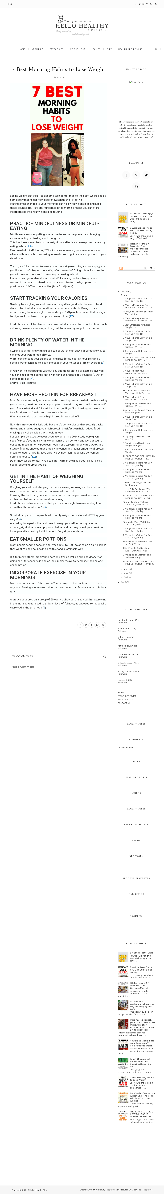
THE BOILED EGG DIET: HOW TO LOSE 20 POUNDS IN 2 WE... (138, 497)
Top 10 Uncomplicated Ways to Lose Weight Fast (138, 411)
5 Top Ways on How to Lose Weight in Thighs (137, 444)
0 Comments (59, 77)
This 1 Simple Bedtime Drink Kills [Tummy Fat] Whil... (137, 549)
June (126, 569)
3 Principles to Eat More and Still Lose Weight (137, 345)
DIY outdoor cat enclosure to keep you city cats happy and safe (142, 1005)
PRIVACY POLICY (126, 699)
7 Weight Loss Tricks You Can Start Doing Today (141, 230)
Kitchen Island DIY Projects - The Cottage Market (140, 246)
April (126, 577)
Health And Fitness (130, 49)
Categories (56, 49)
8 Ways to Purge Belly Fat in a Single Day (137, 339)
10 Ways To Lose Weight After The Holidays (138, 313)
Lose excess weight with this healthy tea (137, 483)
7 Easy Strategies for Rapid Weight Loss (136, 326)
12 (71, 316)
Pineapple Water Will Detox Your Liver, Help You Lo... (137, 391)
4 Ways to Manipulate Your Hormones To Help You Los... (138, 306)
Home (9, 4)
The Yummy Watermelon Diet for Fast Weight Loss (137, 543)
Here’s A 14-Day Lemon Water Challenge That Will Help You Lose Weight (142, 1097)
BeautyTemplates (106, 1189)
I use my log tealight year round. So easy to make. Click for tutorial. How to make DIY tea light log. (142, 1024)
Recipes (95, 49)
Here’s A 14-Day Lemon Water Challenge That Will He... (138, 490)
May (126, 573)
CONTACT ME (124, 703)
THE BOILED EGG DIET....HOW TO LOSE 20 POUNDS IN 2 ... (139, 359)
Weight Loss (77, 49)
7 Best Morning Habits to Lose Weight (138, 352)
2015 (123, 582)
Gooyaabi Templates (142, 1189)
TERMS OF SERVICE (127, 696)
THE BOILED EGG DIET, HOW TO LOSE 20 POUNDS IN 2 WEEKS (138, 562)
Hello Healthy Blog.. (38, 1190)
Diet (109, 49)
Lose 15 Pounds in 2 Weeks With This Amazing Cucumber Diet (141, 1063)
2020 (123, 291)
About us (37, 49)
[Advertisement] (82, 1158)
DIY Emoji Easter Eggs (141, 213)
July (126, 294)
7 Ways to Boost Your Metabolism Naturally (135, 372)
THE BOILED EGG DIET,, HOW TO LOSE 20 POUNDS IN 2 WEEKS (141, 1114)
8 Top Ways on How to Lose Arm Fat (137, 437)
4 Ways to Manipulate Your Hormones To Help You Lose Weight (142, 1043)
